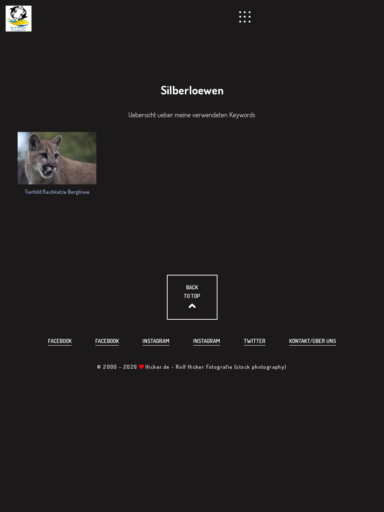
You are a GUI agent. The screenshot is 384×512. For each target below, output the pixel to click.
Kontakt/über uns (312, 340)
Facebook (60, 340)
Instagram (156, 340)
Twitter (255, 340)
